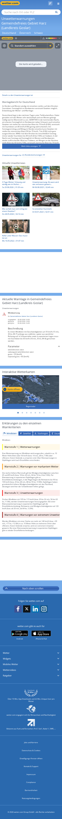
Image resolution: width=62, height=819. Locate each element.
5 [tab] (35, 412)
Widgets (7, 658)
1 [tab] (18, 412)
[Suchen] (56, 12)
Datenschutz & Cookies (31, 750)
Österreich (25, 33)
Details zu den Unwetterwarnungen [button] (16, 95)
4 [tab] (31, 412)
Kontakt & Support (31, 766)
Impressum (31, 774)
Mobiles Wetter (10, 664)
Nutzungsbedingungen (31, 798)
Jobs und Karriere (31, 742)
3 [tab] (26, 412)
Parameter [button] (14, 346)
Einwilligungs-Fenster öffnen (31, 758)
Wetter (6, 652)
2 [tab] (22, 412)
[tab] (10, 433)
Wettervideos (9, 669)
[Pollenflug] (50, 3)
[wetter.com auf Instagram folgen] (44, 609)
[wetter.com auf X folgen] (26, 609)
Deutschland (9, 33)
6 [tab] (39, 412)
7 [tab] (44, 412)
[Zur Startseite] (11, 3)
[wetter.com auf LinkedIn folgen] (35, 609)
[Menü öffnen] (57, 3)
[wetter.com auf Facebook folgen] (18, 609)
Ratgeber (7, 675)
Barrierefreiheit (31, 790)
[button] (31, 146)
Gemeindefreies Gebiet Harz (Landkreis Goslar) (26, 316)
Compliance (31, 782)
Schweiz (38, 33)
